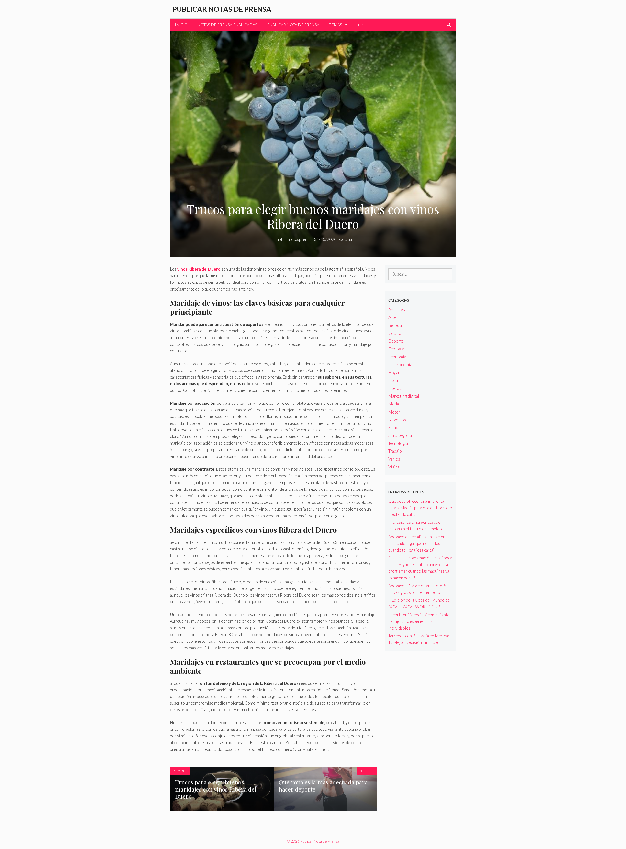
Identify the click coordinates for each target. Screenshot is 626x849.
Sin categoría (400, 435)
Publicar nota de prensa (293, 24)
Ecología (396, 348)
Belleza (395, 325)
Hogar (394, 372)
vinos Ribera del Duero (199, 269)
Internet (395, 380)
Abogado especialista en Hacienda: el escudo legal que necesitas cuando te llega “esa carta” (419, 543)
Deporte (396, 341)
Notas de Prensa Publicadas (227, 24)
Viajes (394, 466)
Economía (397, 356)
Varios (394, 459)
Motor (394, 411)
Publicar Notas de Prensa (221, 9)
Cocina (345, 239)
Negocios (397, 419)
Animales (396, 309)
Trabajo (395, 451)
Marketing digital (403, 396)
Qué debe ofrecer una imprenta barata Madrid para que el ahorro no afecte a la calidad (420, 508)
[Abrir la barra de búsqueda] (448, 25)
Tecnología (398, 443)
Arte (392, 317)
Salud (393, 427)
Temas (335, 24)
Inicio (181, 24)
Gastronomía (400, 364)
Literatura (397, 388)
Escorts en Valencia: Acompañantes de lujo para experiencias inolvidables (419, 621)
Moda (393, 403)
